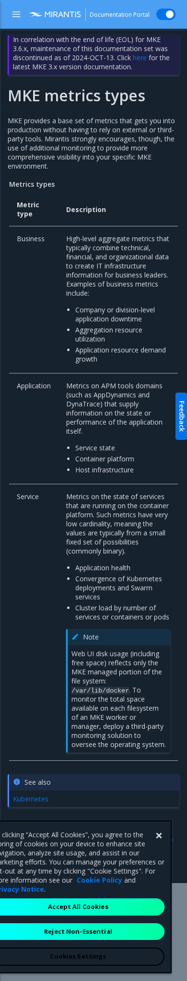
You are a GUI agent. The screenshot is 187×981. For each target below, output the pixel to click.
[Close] (158, 835)
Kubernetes (30, 798)
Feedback (182, 416)
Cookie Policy (99, 880)
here (140, 57)
